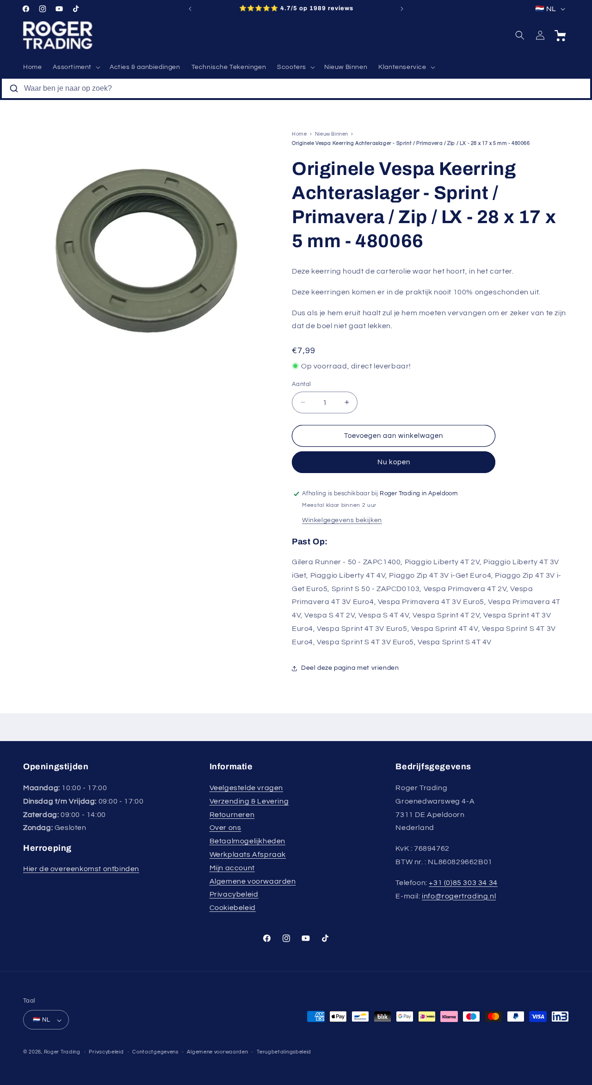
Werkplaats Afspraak (248, 854)
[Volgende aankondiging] (402, 9)
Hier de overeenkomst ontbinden (81, 869)
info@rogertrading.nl (459, 896)
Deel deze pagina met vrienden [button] (350, 668)
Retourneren (232, 814)
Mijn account (232, 868)
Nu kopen (393, 462)
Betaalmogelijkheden (247, 841)
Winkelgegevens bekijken (342, 520)
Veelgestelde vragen (246, 788)
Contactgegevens (155, 1051)
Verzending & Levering (249, 801)
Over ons (225, 828)
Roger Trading (62, 1052)
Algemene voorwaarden (253, 881)
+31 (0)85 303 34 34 (463, 882)
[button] (75, 67)
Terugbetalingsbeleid (284, 1051)
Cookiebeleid (233, 907)
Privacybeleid (234, 894)
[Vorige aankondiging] (190, 9)
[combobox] (296, 88)
